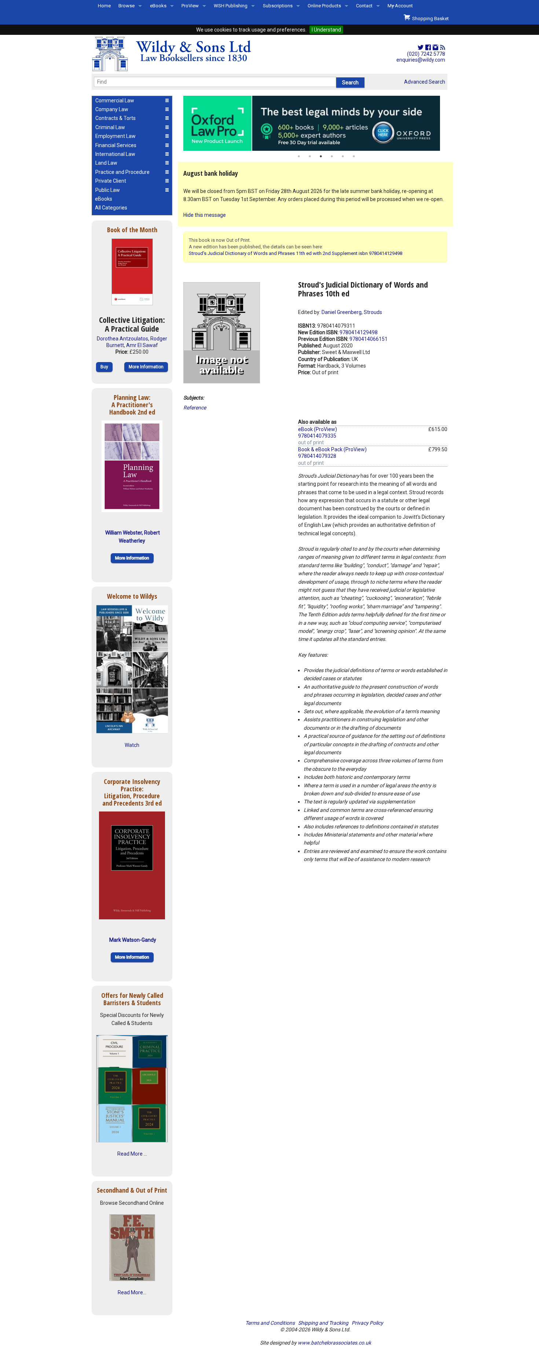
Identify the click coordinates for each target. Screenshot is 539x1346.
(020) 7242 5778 (426, 54)
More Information (146, 366)
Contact (364, 5)
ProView (190, 5)
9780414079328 (317, 456)
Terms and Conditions (270, 1323)
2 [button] (310, 156)
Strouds (373, 312)
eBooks (158, 5)
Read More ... (132, 1154)
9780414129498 (359, 332)
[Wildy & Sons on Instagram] (435, 47)
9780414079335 (317, 436)
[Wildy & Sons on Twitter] (420, 47)
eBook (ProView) (317, 429)
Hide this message (204, 215)
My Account (400, 5)
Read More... (132, 1292)
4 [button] (332, 156)
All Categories (111, 208)
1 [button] (298, 156)
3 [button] (320, 156)
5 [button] (342, 156)
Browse (126, 5)
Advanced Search (424, 82)
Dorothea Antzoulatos (122, 339)
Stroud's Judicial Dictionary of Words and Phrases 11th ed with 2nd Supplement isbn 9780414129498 (295, 253)
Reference (194, 408)
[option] (315, 123)
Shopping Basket (429, 18)
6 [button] (354, 156)
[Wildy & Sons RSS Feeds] (442, 47)
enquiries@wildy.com (420, 60)
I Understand (326, 30)
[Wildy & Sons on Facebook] (428, 47)
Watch (132, 745)
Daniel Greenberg (342, 312)
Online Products (324, 5)
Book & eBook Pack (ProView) (332, 449)
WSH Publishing (230, 5)
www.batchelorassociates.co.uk (334, 1343)
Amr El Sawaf (142, 345)
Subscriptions (278, 5)
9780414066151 (368, 339)
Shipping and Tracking (323, 1323)
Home (104, 5)
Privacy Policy (367, 1323)
